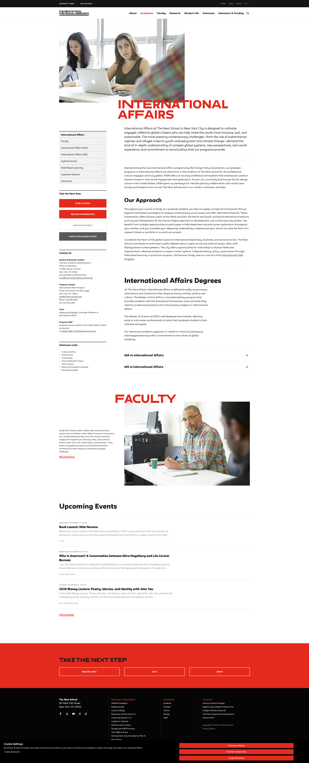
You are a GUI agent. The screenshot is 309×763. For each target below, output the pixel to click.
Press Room (116, 739)
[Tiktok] (86, 714)
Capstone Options (70, 174)
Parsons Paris (208, 718)
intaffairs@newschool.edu (70, 297)
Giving (238, 3)
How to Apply (82, 203)
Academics (146, 13)
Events (223, 3)
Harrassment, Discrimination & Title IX (128, 736)
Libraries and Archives (121, 725)
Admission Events (83, 225)
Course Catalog (118, 710)
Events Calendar (66, 614)
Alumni (166, 710)
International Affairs (72, 134)
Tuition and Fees (69, 352)
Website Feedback (119, 703)
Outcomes (208, 13)
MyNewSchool (117, 707)
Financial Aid (67, 355)
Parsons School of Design (214, 703)
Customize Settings (236, 745)
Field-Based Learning (72, 167)
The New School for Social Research (218, 714)
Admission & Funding (231, 13)
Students (167, 703)
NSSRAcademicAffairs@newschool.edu (78, 331)
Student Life (191, 13)
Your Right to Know (119, 732)
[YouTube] (73, 713)
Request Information (83, 214)
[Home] (73, 13)
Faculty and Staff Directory (123, 728)
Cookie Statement (12, 752)
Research (175, 13)
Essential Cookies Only (236, 752)
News (231, 3)
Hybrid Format (69, 161)
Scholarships (67, 358)
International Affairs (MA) (74, 147)
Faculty (161, 13)
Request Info (89, 672)
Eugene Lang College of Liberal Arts (218, 707)
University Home (66, 3)
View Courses (68, 364)
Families (167, 707)
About (133, 13)
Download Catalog (70, 370)
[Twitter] (67, 713)
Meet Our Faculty (67, 456)
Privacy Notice (209, 728)
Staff (165, 718)
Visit (154, 672)
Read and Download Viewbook (75, 367)
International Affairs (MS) (74, 154)
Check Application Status (83, 236)
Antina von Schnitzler (68, 312)
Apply (246, 3)
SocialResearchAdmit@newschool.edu (76, 278)
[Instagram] (79, 713)
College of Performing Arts (214, 710)
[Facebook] (60, 713)
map (87, 291)
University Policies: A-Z (121, 718)
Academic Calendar (119, 721)
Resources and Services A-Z (123, 714)
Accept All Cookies (236, 758)
